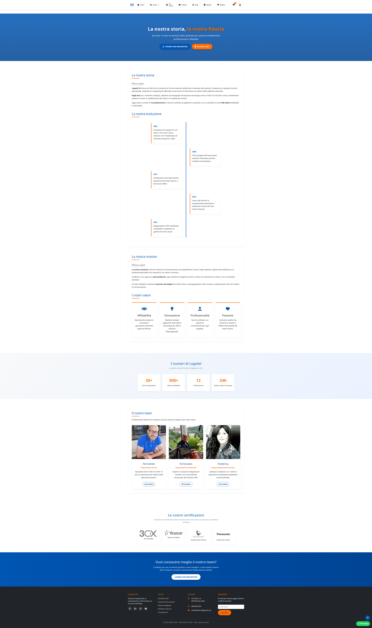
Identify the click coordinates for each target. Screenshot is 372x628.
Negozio (222, 5)
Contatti (184, 5)
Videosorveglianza (164, 605)
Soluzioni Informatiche (166, 602)
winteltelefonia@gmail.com (201, 610)
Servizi (155, 5)
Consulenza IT (163, 612)
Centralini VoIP (163, 598)
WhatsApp (364, 623)
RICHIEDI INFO (203, 46)
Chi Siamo (171, 5)
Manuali (208, 5)
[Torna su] (367, 617)
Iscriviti (224, 612)
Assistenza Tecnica (164, 609)
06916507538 (196, 606)
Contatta (149, 484)
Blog (196, 5)
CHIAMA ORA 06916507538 (176, 46)
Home (142, 5)
